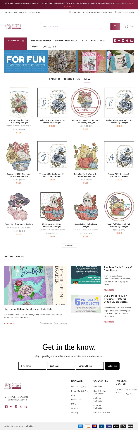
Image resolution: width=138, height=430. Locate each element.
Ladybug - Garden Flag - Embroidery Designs (19, 121)
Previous (10, 61)
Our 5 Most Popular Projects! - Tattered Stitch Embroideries (116, 298)
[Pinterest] (127, 40)
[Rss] (132, 40)
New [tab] (87, 79)
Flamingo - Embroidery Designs (19, 224)
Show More (69, 245)
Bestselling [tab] (72, 79)
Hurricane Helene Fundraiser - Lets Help (28, 309)
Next (127, 61)
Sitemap (74, 412)
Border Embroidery (101, 412)
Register (131, 12)
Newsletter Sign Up (66, 40)
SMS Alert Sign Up (41, 40)
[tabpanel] (69, 61)
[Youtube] (119, 40)
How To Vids (98, 40)
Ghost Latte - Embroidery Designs (85, 225)
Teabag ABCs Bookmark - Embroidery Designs (119, 175)
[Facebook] (115, 40)
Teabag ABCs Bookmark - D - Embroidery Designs (52, 121)
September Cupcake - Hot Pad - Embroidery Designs (86, 121)
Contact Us (49, 46)
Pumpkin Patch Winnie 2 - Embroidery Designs (85, 175)
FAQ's (34, 46)
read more (9, 323)
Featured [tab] (54, 79)
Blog (84, 40)
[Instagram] (123, 40)
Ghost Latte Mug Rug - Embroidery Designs (52, 225)
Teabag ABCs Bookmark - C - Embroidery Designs (119, 121)
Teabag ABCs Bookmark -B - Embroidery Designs (52, 175)
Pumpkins (97, 386)
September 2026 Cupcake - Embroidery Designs (19, 175)
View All (129, 394)
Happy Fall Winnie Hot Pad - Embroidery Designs (119, 225)
